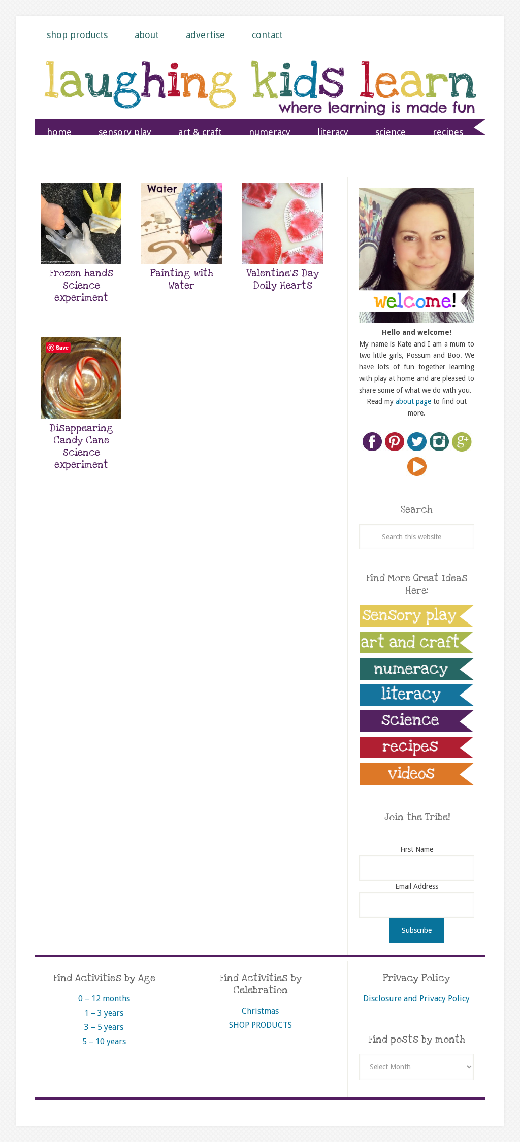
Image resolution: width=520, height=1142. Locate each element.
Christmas (260, 1011)
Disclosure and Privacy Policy (416, 998)
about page (413, 401)
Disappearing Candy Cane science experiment (81, 446)
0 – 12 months (104, 998)
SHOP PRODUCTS (260, 1025)
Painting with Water (181, 279)
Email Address (416, 886)
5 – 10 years (104, 1041)
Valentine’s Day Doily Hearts (282, 279)
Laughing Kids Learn (260, 97)
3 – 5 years (103, 1027)
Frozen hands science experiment (81, 285)
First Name (416, 849)
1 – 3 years (103, 1013)
